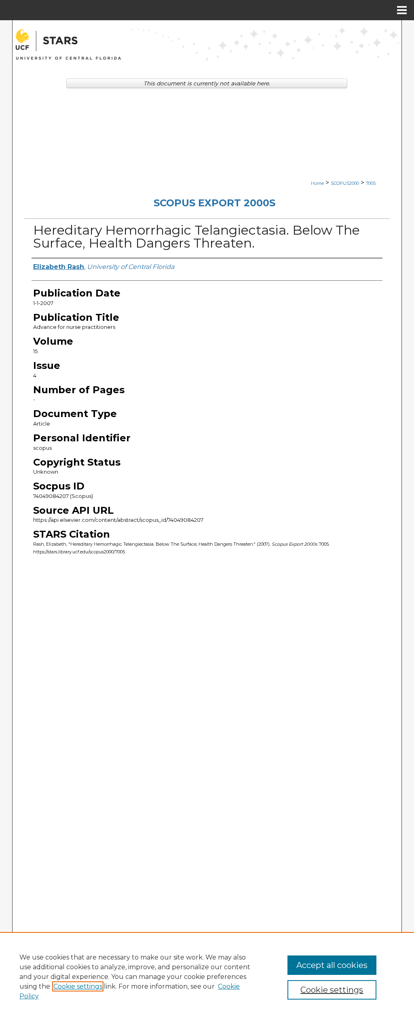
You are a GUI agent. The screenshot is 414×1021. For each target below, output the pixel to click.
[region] (207, 976)
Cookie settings (77, 986)
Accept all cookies (332, 965)
